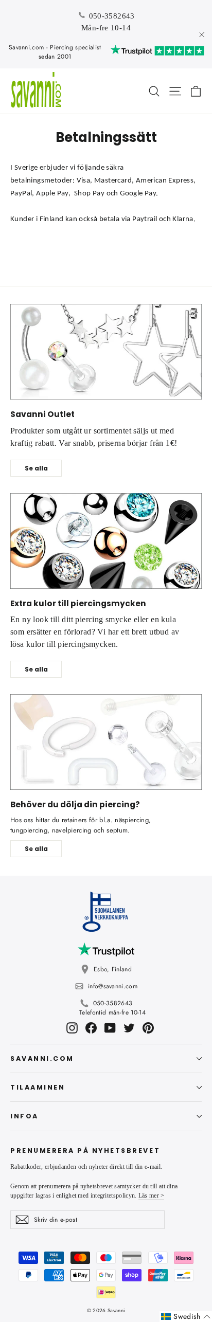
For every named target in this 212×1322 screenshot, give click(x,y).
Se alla (36, 468)
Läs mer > (151, 1195)
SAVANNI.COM (42, 1058)
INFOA (24, 1116)
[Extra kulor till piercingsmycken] (106, 541)
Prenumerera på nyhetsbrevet (85, 1150)
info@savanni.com (112, 986)
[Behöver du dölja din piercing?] (106, 742)
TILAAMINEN (37, 1087)
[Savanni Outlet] (106, 352)
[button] (186, 1316)
